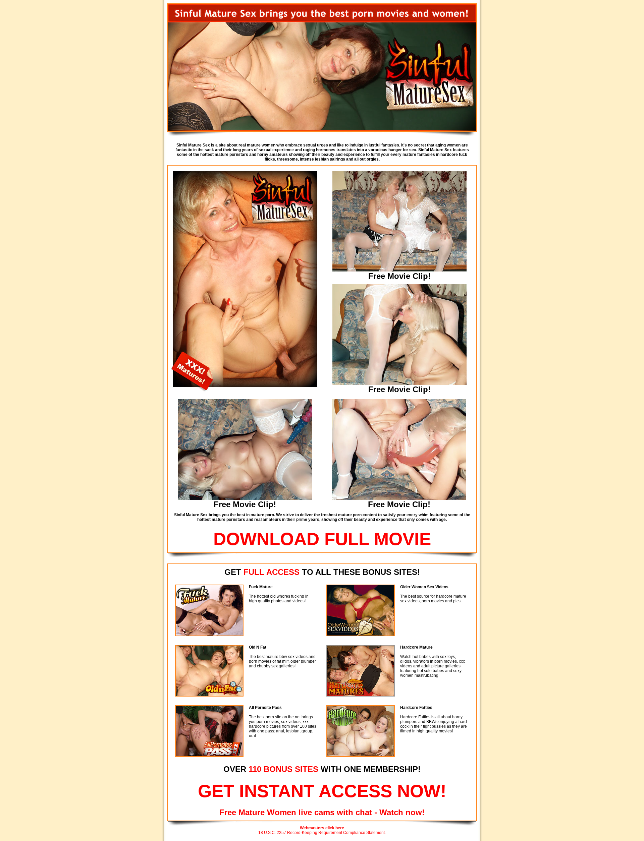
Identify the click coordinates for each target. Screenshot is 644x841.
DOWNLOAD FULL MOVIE (322, 539)
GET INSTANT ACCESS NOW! (322, 791)
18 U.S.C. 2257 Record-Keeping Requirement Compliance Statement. (322, 832)
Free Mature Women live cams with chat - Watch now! (322, 812)
